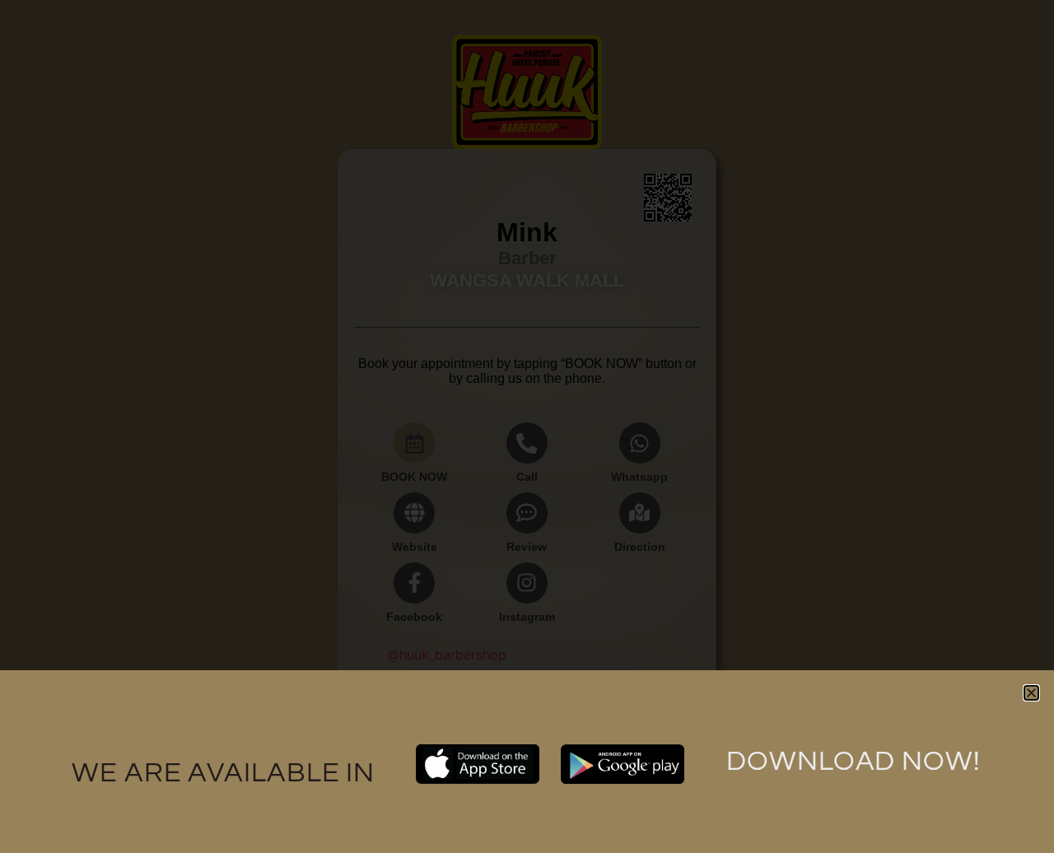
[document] (527, 426)
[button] (1031, 693)
